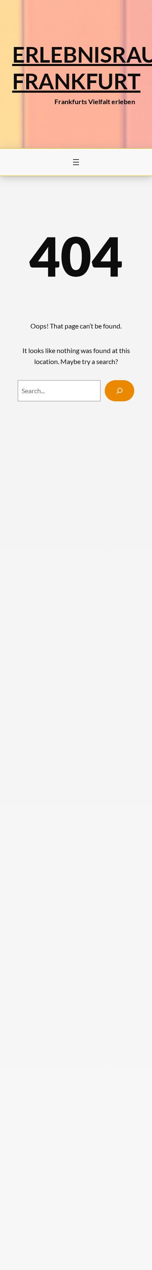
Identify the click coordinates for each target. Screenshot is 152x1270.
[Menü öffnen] (76, 162)
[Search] (120, 390)
